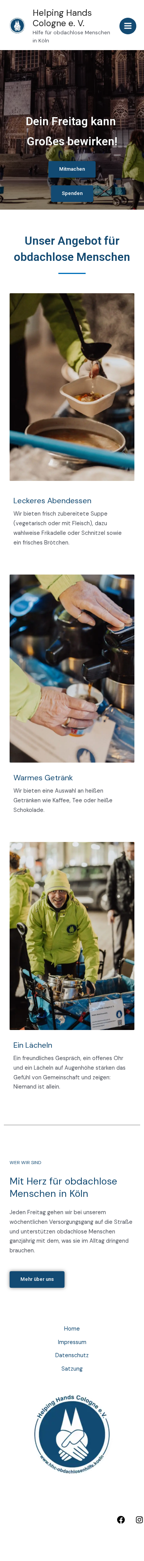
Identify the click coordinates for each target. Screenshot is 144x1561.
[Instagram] (139, 1522)
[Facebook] (121, 1522)
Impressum (72, 1342)
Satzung (72, 1369)
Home (72, 1328)
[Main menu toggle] (127, 26)
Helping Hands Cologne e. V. (62, 18)
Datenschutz (72, 1355)
